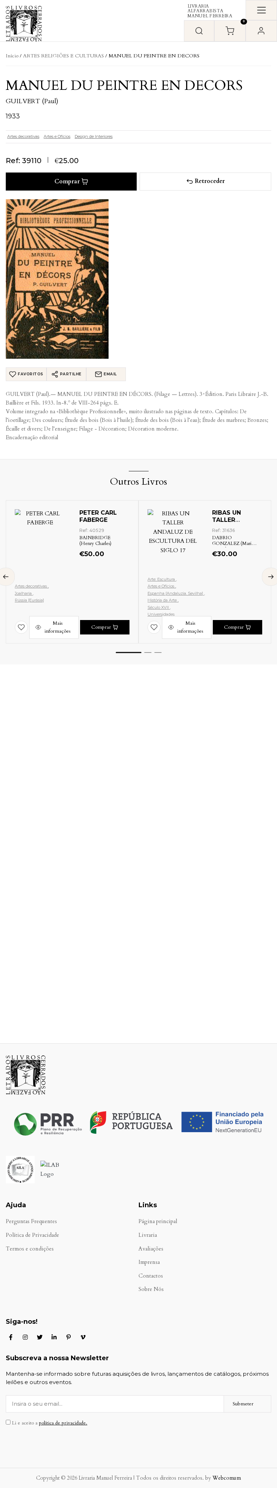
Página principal (157, 1221)
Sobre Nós (151, 1289)
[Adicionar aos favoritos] (21, 627)
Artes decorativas (23, 136)
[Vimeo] (83, 1337)
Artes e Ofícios (57, 136)
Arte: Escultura (162, 579)
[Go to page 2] (147, 652)
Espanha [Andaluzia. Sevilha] (176, 593)
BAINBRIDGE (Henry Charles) (95, 540)
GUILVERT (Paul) (32, 101)
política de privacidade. (63, 1423)
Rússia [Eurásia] (29, 600)
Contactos (150, 1276)
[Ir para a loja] (199, 31)
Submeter (243, 1403)
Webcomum (226, 1478)
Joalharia (24, 593)
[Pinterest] (68, 1337)
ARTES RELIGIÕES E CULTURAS (63, 55)
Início (12, 55)
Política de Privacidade (32, 1235)
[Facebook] (11, 1337)
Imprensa (149, 1262)
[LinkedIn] (54, 1337)
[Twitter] (40, 1337)
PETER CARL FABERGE (98, 516)
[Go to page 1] (128, 652)
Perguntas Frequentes (31, 1221)
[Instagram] (25, 1337)
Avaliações (150, 1249)
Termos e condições (30, 1249)
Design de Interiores (94, 136)
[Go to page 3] (158, 652)
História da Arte (163, 600)
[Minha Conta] (261, 31)
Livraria (147, 1235)
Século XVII (159, 607)
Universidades (161, 614)
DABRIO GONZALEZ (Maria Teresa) (233, 543)
